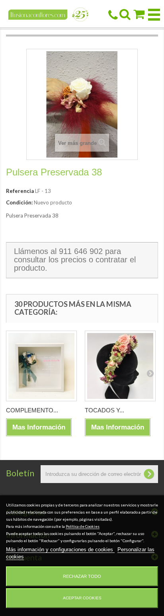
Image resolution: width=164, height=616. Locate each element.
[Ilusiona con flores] (48, 14)
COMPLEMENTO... (32, 410)
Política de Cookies (83, 526)
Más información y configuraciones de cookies (60, 549)
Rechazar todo (82, 576)
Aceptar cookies (82, 598)
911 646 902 (81, 251)
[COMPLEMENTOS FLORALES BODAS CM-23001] (41, 366)
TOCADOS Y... (104, 410)
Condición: (19, 202)
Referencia (20, 191)
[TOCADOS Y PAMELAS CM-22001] (120, 366)
